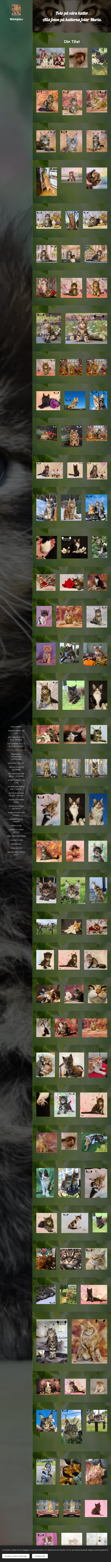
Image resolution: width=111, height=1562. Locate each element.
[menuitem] (16, 726)
